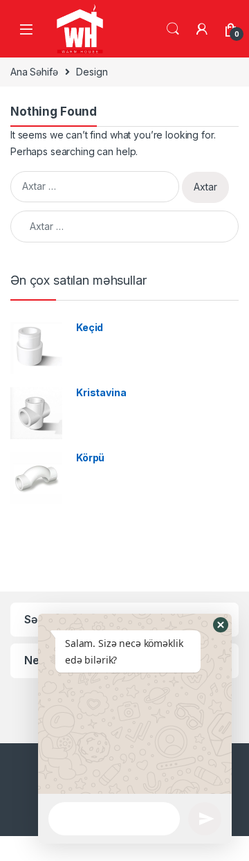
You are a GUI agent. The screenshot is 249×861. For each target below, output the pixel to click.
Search (173, 29)
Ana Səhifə (34, 72)
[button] (220, 624)
